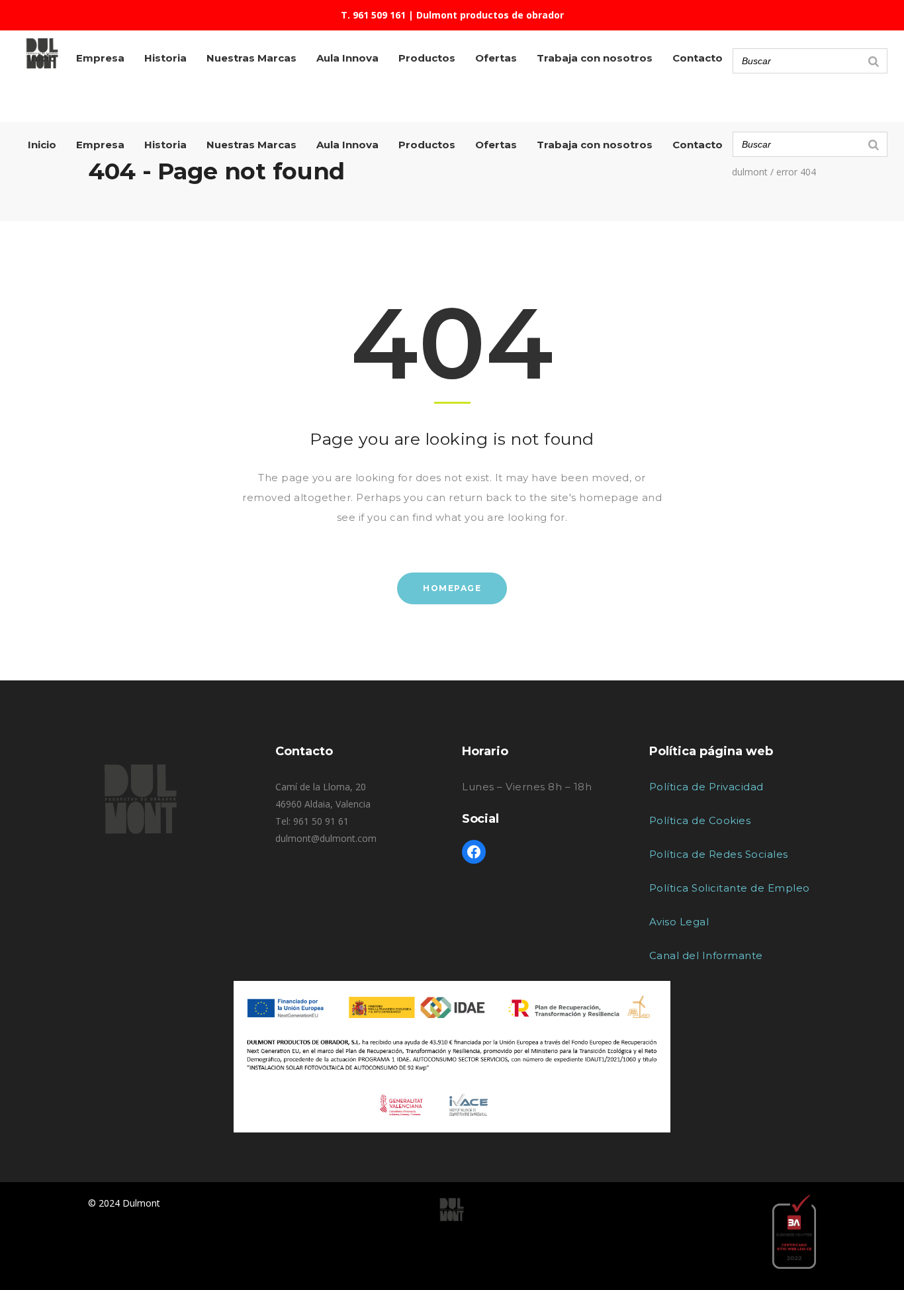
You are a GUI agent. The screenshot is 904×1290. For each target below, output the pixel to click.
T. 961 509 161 (373, 15)
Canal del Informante (706, 955)
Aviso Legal (679, 921)
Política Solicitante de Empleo (729, 888)
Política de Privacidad (706, 786)
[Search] (873, 144)
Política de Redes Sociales (718, 854)
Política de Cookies (700, 820)
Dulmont (750, 172)
